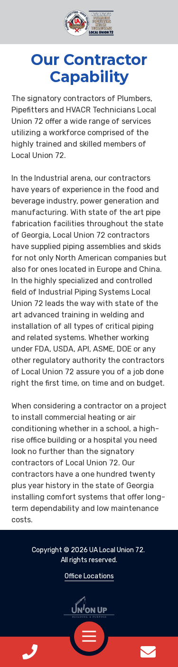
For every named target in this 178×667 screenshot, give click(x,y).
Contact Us (148, 651)
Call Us (30, 651)
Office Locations (89, 576)
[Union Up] (89, 607)
